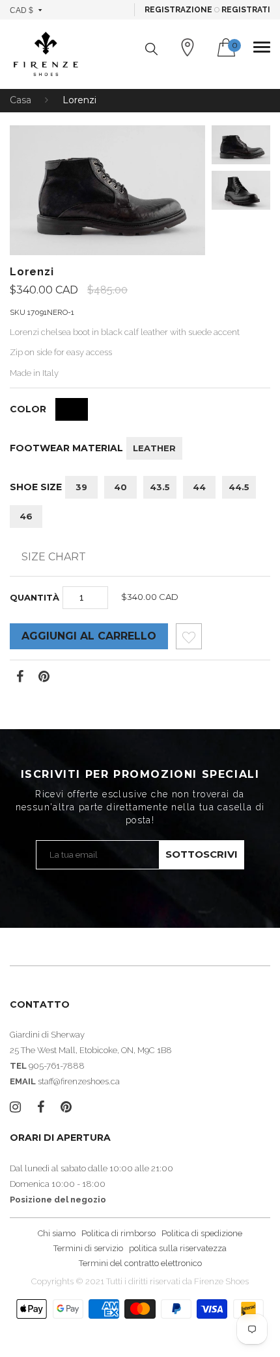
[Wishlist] (188, 640)
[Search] (151, 49)
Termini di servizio (88, 1248)
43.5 (160, 487)
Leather (154, 448)
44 (199, 487)
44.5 (239, 487)
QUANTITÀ (34, 597)
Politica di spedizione (201, 1233)
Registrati (245, 9)
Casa (20, 100)
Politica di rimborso (118, 1233)
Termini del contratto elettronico (140, 1263)
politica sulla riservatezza (178, 1248)
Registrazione (178, 9)
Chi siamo (57, 1233)
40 (120, 487)
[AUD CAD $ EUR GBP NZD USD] (26, 9)
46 (26, 516)
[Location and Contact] (187, 47)
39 (81, 487)
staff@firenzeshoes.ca (79, 1081)
